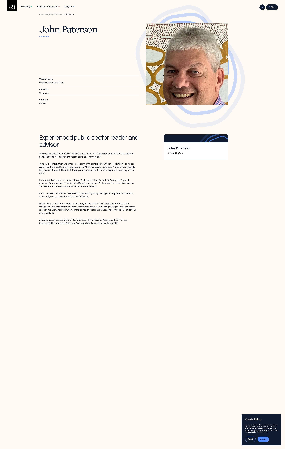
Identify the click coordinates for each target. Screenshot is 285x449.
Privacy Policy (252, 432)
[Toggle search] (262, 7)
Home (41, 14)
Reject (250, 439)
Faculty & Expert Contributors (53, 14)
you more (252, 426)
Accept (263, 439)
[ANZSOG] (12, 5)
